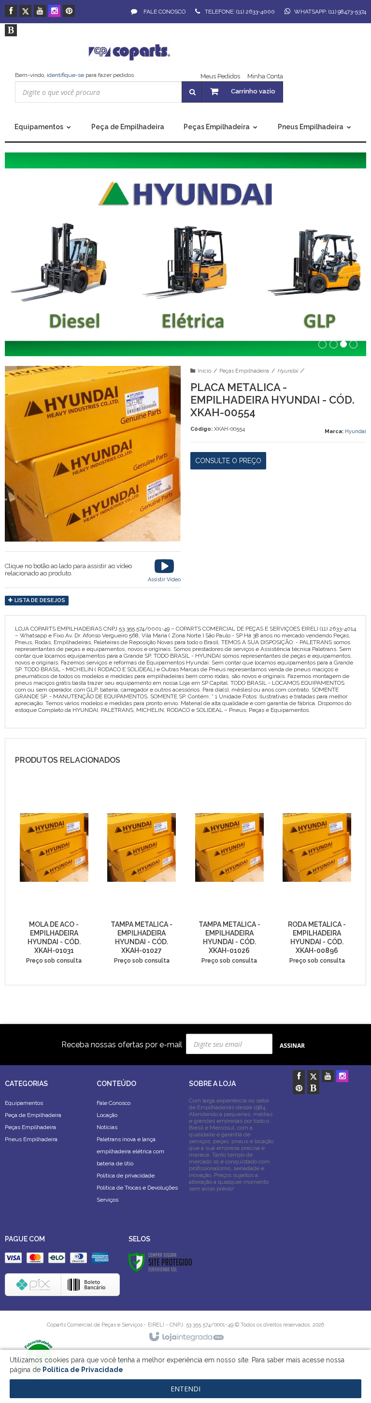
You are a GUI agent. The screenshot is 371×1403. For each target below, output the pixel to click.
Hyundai (287, 371)
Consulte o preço (228, 461)
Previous (26, 251)
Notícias (107, 1127)
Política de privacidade (126, 1175)
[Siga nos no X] (25, 11)
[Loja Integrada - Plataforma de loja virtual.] (185, 1337)
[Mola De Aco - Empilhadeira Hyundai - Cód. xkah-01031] (54, 878)
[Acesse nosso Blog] (11, 31)
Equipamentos (24, 1103)
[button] (164, 570)
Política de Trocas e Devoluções (137, 1187)
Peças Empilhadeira (244, 371)
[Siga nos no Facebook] (11, 11)
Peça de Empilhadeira (33, 1115)
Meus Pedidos (220, 76)
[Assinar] (292, 1045)
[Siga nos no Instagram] (54, 11)
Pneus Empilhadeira (31, 1139)
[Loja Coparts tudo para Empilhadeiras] (129, 52)
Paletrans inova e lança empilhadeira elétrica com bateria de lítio (130, 1151)
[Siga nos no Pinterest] (69, 11)
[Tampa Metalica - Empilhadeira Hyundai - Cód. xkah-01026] (229, 878)
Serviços (107, 1199)
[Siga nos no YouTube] (328, 1076)
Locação (107, 1115)
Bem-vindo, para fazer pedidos (74, 75)
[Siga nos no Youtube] (40, 11)
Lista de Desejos (39, 600)
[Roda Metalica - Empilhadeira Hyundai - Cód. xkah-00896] (317, 878)
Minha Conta (265, 76)
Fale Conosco (164, 11)
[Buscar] (192, 92)
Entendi (185, 1388)
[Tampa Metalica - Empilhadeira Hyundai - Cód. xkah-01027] (141, 878)
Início (204, 371)
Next (345, 247)
